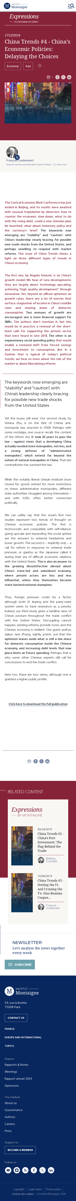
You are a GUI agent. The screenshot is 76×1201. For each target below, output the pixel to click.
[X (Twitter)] (42, 1170)
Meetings (11, 1071)
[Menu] (71, 6)
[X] (63, 77)
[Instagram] (16, 1170)
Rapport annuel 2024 (18, 1078)
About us (11, 1103)
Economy (13, 66)
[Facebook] (57, 77)
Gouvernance (14, 1110)
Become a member (20, 1150)
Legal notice (35, 1189)
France (9, 1029)
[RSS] (25, 1170)
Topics (9, 1046)
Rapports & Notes (16, 1065)
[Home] (15, 5)
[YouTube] (8, 1170)
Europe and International (23, 1037)
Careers (10, 1124)
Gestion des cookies (23, 1193)
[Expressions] (24, 18)
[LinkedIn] (69, 77)
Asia (28, 66)
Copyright (18, 1189)
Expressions (12, 1085)
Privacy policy (53, 1189)
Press (8, 1131)
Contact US (16, 1017)
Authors (10, 1117)
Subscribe (23, 964)
